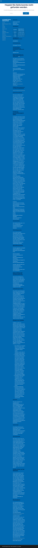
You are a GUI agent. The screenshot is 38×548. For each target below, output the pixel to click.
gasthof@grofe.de (21, 35)
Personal (3, 33)
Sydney (19, 546)
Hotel (3, 30)
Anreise (3, 22)
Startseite (4, 37)
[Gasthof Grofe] (3, 1)
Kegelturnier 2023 (5, 32)
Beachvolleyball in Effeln (6, 23)
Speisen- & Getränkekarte (6, 36)
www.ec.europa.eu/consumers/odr (19, 90)
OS (19, 56)
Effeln (3, 25)
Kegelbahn (4, 31)
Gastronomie (4, 28)
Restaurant (4, 35)
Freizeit (3, 26)
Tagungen (4, 38)
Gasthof (3, 27)
